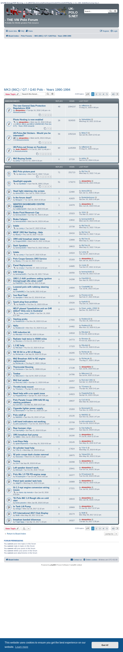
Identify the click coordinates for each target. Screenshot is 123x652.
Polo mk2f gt (19, 415)
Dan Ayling (20, 430)
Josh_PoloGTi (22, 149)
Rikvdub (19, 334)
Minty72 (85, 133)
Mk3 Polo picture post (24, 171)
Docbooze (20, 369)
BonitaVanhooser (88, 197)
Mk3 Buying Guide (22, 158)
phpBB (53, 565)
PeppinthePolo (21, 396)
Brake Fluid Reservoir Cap (26, 212)
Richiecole (20, 354)
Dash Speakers (20, 245)
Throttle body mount (23, 387)
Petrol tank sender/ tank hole (27, 481)
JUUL (84, 212)
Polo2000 (19, 283)
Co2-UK (19, 405)
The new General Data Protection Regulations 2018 (29, 107)
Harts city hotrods (26, 492)
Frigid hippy (20, 522)
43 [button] (113, 94)
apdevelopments (22, 443)
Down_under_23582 (27, 313)
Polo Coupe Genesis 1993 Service (30, 259)
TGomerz (19, 389)
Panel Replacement (22, 265)
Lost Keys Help (20, 441)
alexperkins (20, 110)
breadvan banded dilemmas (27, 519)
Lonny (21, 228)
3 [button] (99, 94)
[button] (87, 94)
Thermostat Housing (23, 367)
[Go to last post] (91, 105)
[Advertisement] (61, 62)
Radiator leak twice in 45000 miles (30, 339)
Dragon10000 (21, 241)
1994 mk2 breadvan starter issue (29, 239)
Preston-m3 (86, 295)
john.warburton (21, 424)
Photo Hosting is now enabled (28, 119)
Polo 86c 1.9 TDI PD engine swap (29, 474)
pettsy (18, 161)
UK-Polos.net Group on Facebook (29, 147)
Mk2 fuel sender (21, 380)
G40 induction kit (21, 332)
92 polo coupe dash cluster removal (31, 454)
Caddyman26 (21, 209)
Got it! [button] (105, 645)
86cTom (85, 171)
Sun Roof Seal (20, 295)
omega (18, 509)
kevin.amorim (21, 503)
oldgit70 (18, 483)
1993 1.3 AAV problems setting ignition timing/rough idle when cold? (32, 279)
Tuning (16, 461)
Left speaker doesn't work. (26, 468)
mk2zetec (19, 457)
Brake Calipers (20, 219)
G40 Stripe (18, 272)
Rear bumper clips (22, 428)
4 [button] (103, 94)
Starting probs (20, 319)
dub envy (22, 174)
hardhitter (22, 184)
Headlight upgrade (22, 181)
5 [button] (106, 94)
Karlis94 (22, 304)
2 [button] (96, 94)
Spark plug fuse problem (25, 302)
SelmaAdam (86, 119)
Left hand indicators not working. (29, 421)
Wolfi (17, 515)
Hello (15, 325)
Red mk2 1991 (21, 382)
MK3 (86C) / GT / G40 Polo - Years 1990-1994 (37, 89)
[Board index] (37, 11)
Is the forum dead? (22, 197)
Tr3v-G (18, 450)
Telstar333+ (86, 454)
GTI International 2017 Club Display (30, 513)
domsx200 (20, 193)
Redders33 (20, 321)
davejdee (19, 297)
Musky (18, 235)
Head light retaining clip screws (29, 191)
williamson (85, 105)
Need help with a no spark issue (29, 393)
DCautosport (20, 476)
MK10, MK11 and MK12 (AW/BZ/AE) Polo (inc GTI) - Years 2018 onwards (32, 125)
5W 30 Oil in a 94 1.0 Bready (27, 352)
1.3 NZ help (18, 345)
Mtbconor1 (20, 376)
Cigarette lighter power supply (28, 408)
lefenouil (19, 470)
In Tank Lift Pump (22, 506)
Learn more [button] (21, 647)
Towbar (16, 373)
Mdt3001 (19, 417)
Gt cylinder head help (23, 448)
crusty (21, 268)
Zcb (17, 463)
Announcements (19, 112)
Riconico (19, 341)
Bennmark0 (20, 411)
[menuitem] (21, 31)
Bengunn (19, 200)
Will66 (18, 437)
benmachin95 (21, 215)
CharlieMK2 (20, 291)
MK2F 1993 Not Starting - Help (28, 232)
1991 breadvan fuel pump (25, 435)
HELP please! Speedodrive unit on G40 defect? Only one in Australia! (32, 309)
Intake (16, 226)
